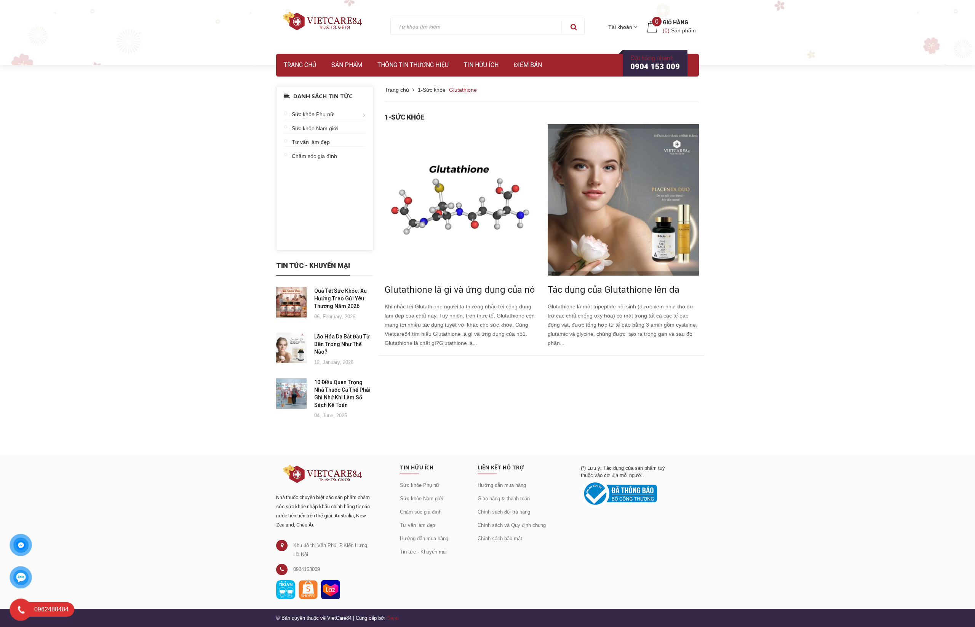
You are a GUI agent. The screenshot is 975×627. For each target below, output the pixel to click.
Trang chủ (300, 65)
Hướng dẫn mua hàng (424, 538)
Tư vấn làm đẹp (311, 142)
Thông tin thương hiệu (413, 65)
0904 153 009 (655, 66)
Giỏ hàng (675, 22)
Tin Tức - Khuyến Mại (313, 266)
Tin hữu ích (481, 65)
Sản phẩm (346, 65)
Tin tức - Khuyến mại (423, 552)
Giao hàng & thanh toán (504, 498)
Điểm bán (528, 65)
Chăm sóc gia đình (314, 156)
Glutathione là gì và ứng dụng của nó (460, 289)
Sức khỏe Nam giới (315, 128)
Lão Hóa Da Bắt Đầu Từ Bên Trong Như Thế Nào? (342, 344)
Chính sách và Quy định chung (512, 525)
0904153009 (306, 569)
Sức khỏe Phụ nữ (313, 114)
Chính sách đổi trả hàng (504, 512)
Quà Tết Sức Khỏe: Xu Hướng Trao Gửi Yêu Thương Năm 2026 (340, 298)
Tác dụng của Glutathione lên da (613, 289)
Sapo (392, 618)
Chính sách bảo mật (500, 538)
